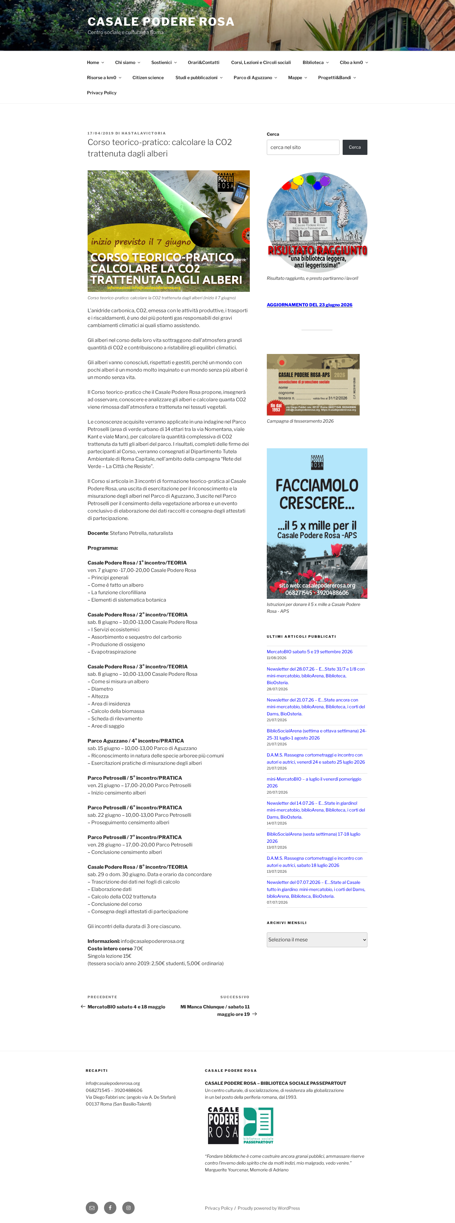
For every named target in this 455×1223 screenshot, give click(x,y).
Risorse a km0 (101, 77)
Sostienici (161, 62)
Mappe (295, 77)
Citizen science (148, 77)
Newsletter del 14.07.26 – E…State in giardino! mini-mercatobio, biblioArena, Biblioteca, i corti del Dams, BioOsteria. (316, 810)
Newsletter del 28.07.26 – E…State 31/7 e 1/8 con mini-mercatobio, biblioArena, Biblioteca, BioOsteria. (316, 675)
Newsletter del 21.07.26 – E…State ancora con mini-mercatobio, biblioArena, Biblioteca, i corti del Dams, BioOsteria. (316, 706)
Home (93, 62)
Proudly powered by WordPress (269, 1208)
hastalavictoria (144, 133)
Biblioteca (313, 62)
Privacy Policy (102, 92)
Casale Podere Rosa (161, 21)
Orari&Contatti (203, 62)
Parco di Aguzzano (253, 77)
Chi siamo (125, 62)
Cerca (273, 134)
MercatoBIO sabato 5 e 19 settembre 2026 (310, 651)
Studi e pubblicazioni (197, 77)
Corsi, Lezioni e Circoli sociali (261, 62)
